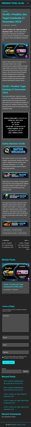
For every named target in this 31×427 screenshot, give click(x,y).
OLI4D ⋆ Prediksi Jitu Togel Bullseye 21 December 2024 (7, 244)
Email (5, 345)
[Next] (27, 278)
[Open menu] (27, 3)
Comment (6, 316)
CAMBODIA (5, 11)
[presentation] (15, 272)
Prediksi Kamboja (16, 229)
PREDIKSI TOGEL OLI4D (18, 424)
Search (4, 369)
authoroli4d (6, 25)
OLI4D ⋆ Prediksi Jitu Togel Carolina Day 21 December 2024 (23, 245)
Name (5, 337)
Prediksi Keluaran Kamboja (10, 233)
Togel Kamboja (22, 233)
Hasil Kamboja (7, 229)
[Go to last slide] (4, 278)
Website (5, 352)
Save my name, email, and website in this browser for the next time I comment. (15, 357)
